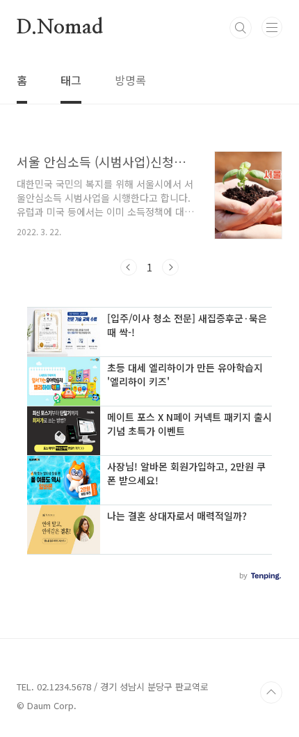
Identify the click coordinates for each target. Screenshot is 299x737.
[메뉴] (271, 27)
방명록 (130, 80)
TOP (271, 692)
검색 (240, 27)
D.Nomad (60, 28)
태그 (70, 80)
